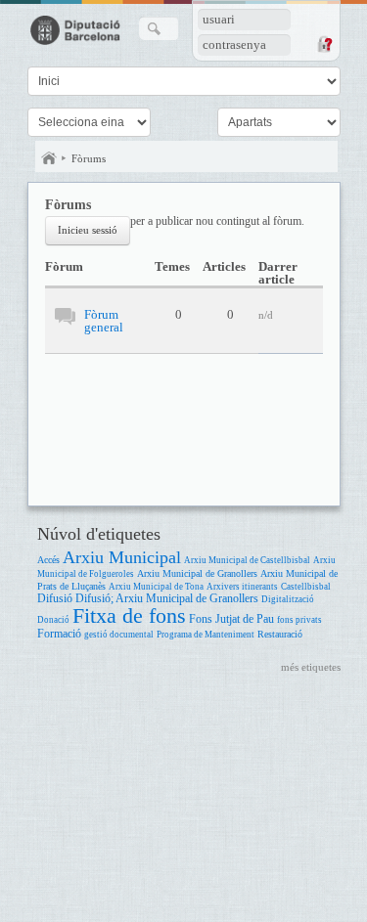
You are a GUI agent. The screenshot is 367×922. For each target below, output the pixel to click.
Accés (48, 559)
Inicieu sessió (87, 230)
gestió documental (119, 634)
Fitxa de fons (129, 615)
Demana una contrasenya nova (324, 44)
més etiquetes (311, 667)
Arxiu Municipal (122, 557)
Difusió (54, 599)
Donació (53, 620)
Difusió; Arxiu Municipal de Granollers (166, 599)
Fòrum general (103, 320)
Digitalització (287, 599)
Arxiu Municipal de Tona (156, 587)
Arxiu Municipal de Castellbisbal (247, 560)
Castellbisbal (306, 587)
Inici (49, 158)
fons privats (299, 620)
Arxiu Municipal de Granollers (197, 573)
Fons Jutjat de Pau (231, 619)
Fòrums (88, 158)
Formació (59, 634)
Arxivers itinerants (242, 587)
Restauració (279, 634)
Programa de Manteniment (205, 634)
